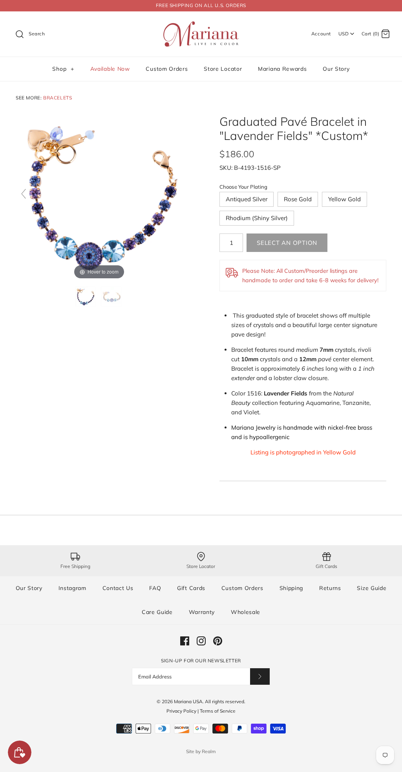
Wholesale (245, 612)
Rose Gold (298, 199)
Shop (63, 68)
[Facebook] (184, 640)
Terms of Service (218, 711)
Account (321, 34)
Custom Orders (167, 68)
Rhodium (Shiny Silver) (257, 218)
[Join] (260, 676)
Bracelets (57, 98)
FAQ (155, 588)
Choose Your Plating (243, 187)
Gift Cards (191, 588)
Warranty (202, 612)
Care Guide (157, 612)
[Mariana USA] (201, 24)
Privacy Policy (181, 711)
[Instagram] (201, 640)
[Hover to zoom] (99, 197)
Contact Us (117, 588)
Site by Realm (201, 751)
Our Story (336, 68)
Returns (330, 588)
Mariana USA (188, 701)
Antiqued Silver (246, 199)
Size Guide (371, 588)
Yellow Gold (344, 199)
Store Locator (223, 68)
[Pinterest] (217, 640)
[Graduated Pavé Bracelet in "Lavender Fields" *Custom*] (86, 297)
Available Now (110, 68)
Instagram (72, 588)
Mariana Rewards (282, 68)
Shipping (291, 588)
